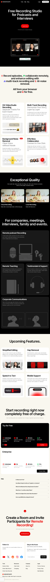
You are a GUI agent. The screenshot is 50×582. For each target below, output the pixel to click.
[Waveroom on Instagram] (17, 556)
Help (25, 1)
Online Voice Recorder (7, 571)
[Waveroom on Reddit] (12, 556)
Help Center (16, 566)
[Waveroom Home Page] (6, 1)
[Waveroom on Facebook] (21, 556)
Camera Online (5, 566)
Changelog (16, 568)
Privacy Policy (40, 568)
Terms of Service (41, 566)
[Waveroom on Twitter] (8, 556)
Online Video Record (6, 568)
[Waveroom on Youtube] (3, 556)
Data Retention (40, 571)
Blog (28, 1)
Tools (22, 1)
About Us (28, 566)
